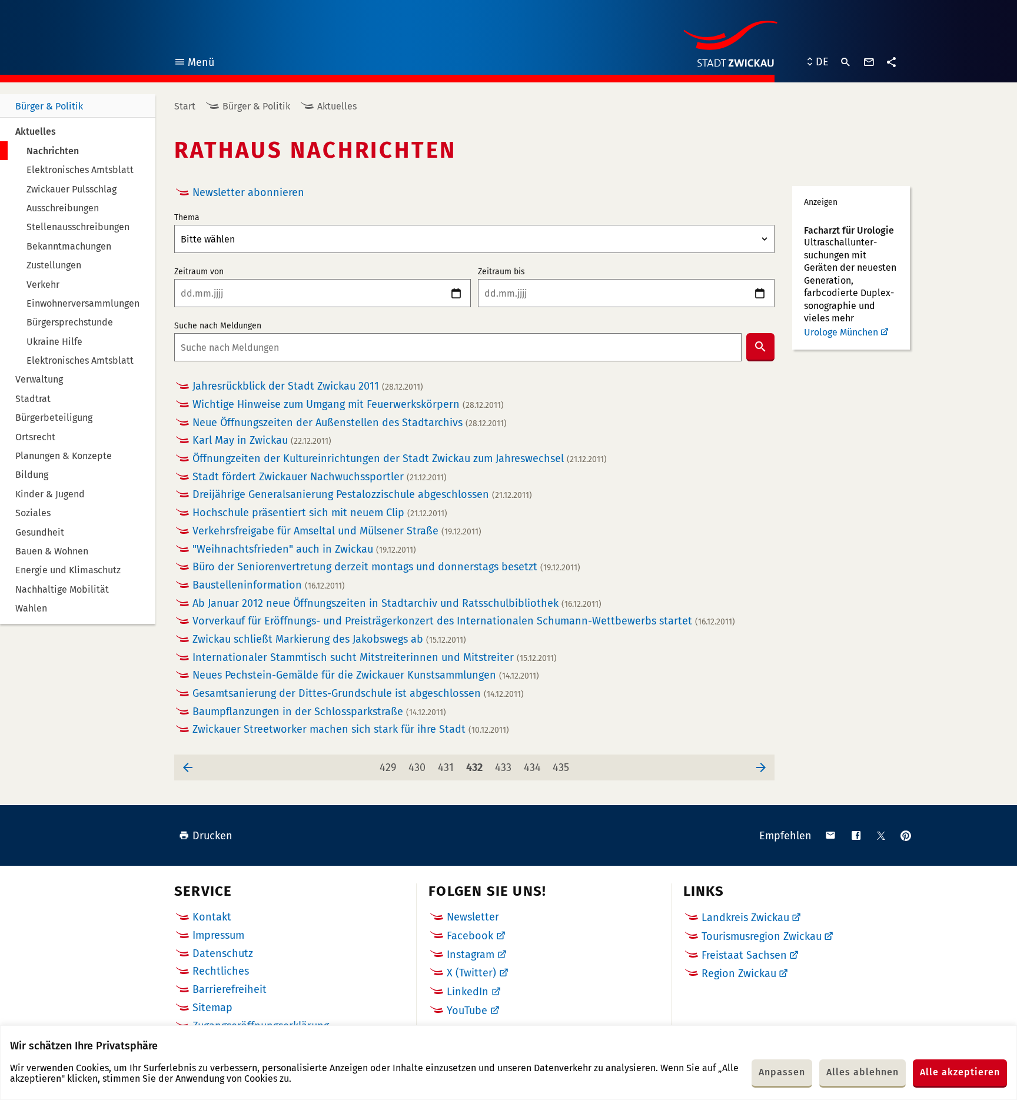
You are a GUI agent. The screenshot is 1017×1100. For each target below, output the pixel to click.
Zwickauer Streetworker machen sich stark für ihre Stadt (350, 729)
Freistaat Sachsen (744, 955)
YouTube (467, 1010)
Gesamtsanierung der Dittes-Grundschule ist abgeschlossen (358, 693)
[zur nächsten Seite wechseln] (761, 767)
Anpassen (782, 1072)
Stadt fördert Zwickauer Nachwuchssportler (319, 477)
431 (447, 767)
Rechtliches (220, 971)
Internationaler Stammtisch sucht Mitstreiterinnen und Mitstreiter (374, 658)
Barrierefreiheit (229, 989)
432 (476, 767)
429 (390, 767)
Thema (187, 217)
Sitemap (212, 1007)
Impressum (218, 935)
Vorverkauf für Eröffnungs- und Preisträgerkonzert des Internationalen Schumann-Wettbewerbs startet (463, 621)
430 (419, 767)
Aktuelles (337, 106)
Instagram (470, 954)
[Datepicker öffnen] (456, 293)
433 (505, 767)
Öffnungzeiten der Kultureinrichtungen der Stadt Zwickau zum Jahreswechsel (399, 459)
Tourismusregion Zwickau (762, 936)
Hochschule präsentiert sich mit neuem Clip (319, 513)
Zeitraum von (199, 272)
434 (534, 767)
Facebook (470, 935)
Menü (194, 64)
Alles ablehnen (862, 1072)
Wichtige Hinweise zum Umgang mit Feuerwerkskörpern (348, 404)
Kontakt (211, 916)
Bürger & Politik (49, 106)
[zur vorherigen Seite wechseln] (187, 767)
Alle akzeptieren (960, 1072)
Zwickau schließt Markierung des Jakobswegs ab (329, 639)
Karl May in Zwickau (261, 440)
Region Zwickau (739, 973)
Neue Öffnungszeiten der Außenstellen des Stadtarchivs (349, 423)
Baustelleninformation (268, 585)
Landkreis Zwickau (745, 917)
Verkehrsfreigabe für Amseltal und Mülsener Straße (336, 531)
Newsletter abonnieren (248, 192)
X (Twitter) (471, 972)
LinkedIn (467, 991)
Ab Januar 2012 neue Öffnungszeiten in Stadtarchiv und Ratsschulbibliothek (396, 603)
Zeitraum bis (501, 272)
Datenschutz (222, 953)
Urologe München (841, 332)
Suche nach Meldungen (217, 326)
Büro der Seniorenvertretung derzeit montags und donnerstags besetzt (386, 567)
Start (184, 106)
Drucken (212, 835)
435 (563, 767)
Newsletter (473, 916)
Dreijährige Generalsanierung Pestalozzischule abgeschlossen (362, 494)
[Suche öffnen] (846, 62)
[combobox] (458, 347)
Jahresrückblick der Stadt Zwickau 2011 (307, 386)
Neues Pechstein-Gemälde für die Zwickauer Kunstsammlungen (365, 675)
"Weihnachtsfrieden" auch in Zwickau (304, 549)
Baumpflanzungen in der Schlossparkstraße (319, 712)
